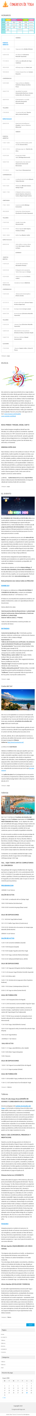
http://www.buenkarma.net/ (16, 742)
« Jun (4, 1397)
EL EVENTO (6, 494)
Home (2, 1334)
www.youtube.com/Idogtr (8, 416)
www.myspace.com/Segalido (12, 414)
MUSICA (4, 363)
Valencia (4, 793)
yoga (8, 355)
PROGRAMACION (7, 885)
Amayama (4, 1224)
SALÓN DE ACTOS (7, 938)
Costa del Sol (6, 686)
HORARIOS (6, 15)
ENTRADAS (5, 628)
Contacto (3, 1352)
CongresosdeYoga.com (18, 1409)
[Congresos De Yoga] (18, 6)
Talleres (4, 1094)
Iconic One (9, 1414)
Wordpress (26, 1414)
